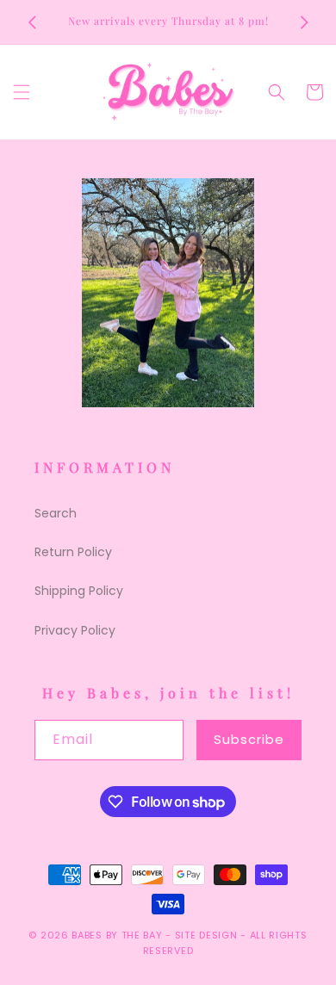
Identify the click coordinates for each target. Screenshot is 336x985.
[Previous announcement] (32, 22)
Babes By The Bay (117, 935)
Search (55, 513)
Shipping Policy (78, 590)
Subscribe (249, 739)
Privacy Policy (74, 630)
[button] (21, 92)
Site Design (206, 935)
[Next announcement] (304, 22)
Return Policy (73, 552)
